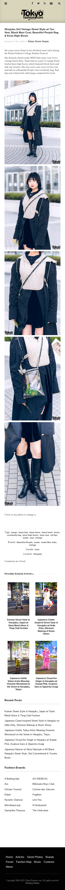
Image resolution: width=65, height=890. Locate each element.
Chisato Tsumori (13, 789)
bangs (14, 532)
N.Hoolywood (39, 805)
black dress (34, 532)
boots (57, 532)
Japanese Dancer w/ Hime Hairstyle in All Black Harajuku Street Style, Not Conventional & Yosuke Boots (31, 753)
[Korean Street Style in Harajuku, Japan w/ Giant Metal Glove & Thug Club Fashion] (18, 599)
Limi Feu (37, 799)
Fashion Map (23, 861)
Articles (20, 856)
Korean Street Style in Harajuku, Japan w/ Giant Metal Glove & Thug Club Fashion (18, 623)
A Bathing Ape (12, 778)
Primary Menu (12, 853)
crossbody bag (14, 535)
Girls (37, 549)
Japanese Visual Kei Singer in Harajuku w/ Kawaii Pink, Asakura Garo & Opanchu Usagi (46, 682)
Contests (49, 861)
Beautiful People (24, 542)
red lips (53, 535)
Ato (6, 784)
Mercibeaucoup (12, 805)
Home (9, 856)
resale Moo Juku (49, 542)
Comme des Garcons (43, 789)
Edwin (8, 794)
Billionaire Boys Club (43, 784)
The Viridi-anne (40, 810)
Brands (50, 856)
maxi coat (44, 535)
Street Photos (35, 856)
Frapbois (37, 794)
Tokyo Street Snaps (38, 41)
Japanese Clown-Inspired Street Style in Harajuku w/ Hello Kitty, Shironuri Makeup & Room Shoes (46, 626)
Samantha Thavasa (15, 810)
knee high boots (30, 535)
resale (25, 538)
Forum (10, 861)
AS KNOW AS (39, 778)
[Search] (59, 3)
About (9, 866)
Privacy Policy (32, 883)
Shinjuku (37, 554)
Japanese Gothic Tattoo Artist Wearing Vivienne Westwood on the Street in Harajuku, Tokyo (18, 684)
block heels (47, 532)
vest (32, 538)
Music (37, 861)
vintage (38, 538)
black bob (23, 532)
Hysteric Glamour (14, 799)
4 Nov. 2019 (19, 41)
